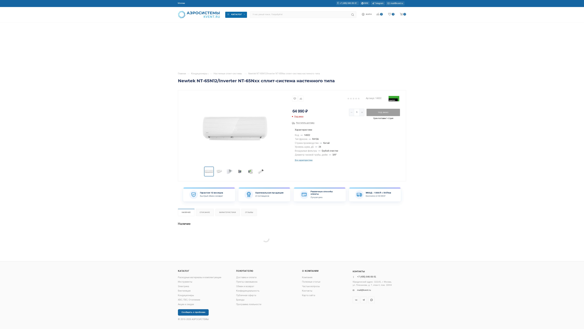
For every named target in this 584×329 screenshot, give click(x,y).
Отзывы (249, 212)
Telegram (363, 300)
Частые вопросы (311, 287)
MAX (371, 300)
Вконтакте (356, 300)
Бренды (240, 300)
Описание (205, 212)
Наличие (186, 212)
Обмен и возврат (245, 287)
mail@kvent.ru (364, 290)
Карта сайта (308, 296)
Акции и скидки (186, 305)
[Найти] (352, 14)
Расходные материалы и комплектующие (199, 278)
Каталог (183, 271)
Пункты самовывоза (246, 282)
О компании (310, 271)
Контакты (307, 291)
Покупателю (244, 271)
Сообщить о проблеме (193, 312)
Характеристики (227, 212)
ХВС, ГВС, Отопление (189, 300)
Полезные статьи (311, 282)
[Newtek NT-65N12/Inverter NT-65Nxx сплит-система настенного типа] (235, 128)
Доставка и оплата (246, 278)
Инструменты (185, 282)
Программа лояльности (248, 305)
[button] (181, 3)
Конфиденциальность (247, 291)
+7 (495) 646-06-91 (348, 3)
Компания (307, 278)
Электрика (183, 287)
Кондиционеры (186, 296)
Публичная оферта (246, 296)
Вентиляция (184, 291)
